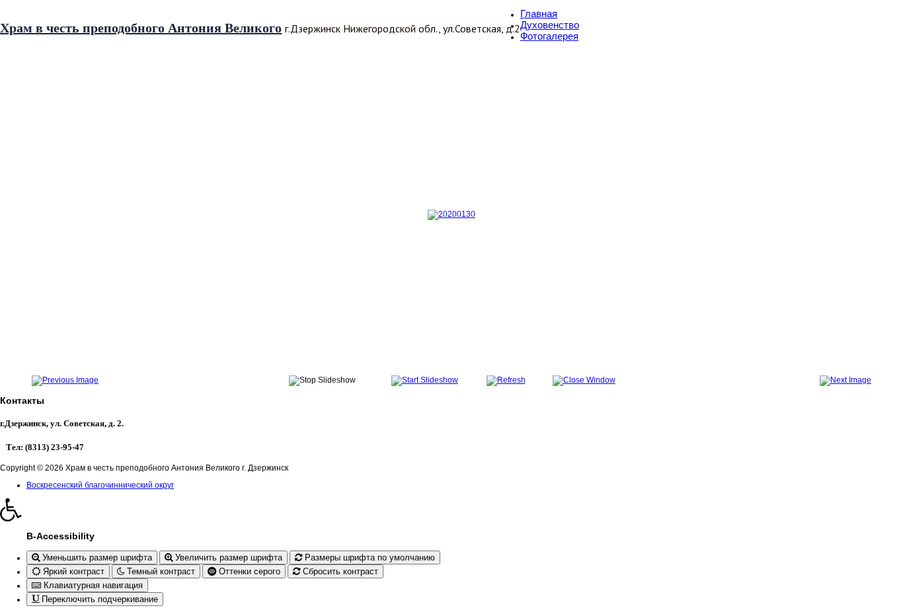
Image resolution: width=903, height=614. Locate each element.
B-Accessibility (60, 536)
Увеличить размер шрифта (227, 557)
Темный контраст (159, 571)
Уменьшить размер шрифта (96, 557)
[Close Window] (584, 380)
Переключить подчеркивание (98, 599)
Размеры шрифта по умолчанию (368, 557)
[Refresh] (506, 380)
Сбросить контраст (339, 571)
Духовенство (549, 24)
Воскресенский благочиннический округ (100, 485)
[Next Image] (845, 380)
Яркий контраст (72, 571)
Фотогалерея (549, 36)
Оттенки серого (248, 571)
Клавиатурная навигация (92, 585)
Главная (538, 13)
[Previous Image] (65, 380)
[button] (451, 509)
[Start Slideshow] (424, 380)
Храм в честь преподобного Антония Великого (141, 27)
